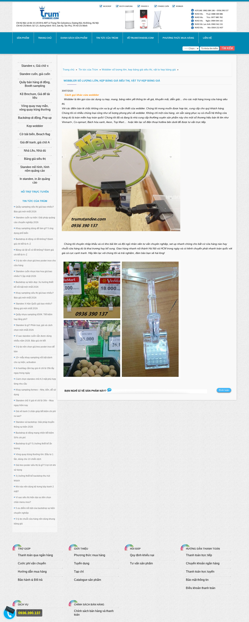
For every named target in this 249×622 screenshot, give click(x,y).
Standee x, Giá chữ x (34, 65)
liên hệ (207, 37)
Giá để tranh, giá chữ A (35, 142)
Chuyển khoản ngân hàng (202, 563)
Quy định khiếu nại (142, 555)
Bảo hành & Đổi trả (30, 579)
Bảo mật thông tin (197, 579)
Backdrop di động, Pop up (35, 117)
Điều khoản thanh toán (200, 588)
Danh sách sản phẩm (74, 37)
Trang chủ (45, 37)
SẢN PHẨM (23, 37)
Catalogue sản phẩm (87, 579)
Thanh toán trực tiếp (199, 555)
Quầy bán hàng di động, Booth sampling (34, 84)
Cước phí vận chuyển (32, 563)
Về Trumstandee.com (140, 37)
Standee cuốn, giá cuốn (35, 74)
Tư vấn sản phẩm (141, 563)
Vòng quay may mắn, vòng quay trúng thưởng (34, 107)
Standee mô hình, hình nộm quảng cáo (34, 168)
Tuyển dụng (81, 563)
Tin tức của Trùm (107, 37)
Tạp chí (79, 571)
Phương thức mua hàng (178, 37)
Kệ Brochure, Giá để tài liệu (35, 95)
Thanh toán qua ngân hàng (35, 555)
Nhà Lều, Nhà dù (35, 150)
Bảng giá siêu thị (35, 158)
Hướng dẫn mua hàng (32, 571)
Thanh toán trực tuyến (200, 571)
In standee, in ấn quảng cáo (35, 180)
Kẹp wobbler (35, 126)
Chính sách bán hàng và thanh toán (94, 612)
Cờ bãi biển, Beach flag (35, 134)
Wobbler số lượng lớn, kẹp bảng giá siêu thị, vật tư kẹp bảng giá (139, 69)
